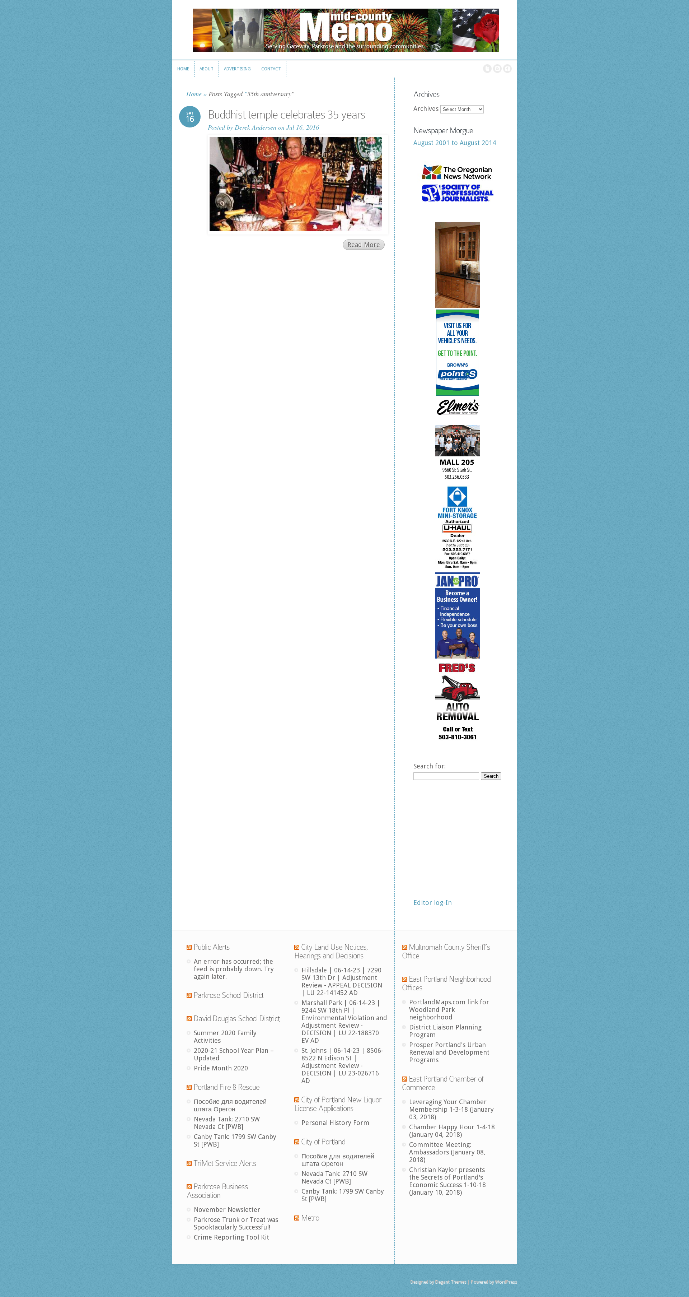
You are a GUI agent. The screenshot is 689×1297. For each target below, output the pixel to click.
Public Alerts (211, 947)
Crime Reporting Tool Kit (231, 1237)
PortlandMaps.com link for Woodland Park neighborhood (449, 1009)
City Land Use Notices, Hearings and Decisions (331, 951)
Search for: (429, 766)
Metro (310, 1217)
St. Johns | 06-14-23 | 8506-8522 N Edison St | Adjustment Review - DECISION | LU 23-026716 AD (342, 1065)
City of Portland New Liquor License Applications (337, 1104)
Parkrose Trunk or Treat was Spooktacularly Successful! (236, 1223)
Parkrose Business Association (217, 1191)
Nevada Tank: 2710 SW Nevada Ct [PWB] (227, 1122)
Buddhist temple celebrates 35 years (286, 114)
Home (194, 93)
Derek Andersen (255, 127)
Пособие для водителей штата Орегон (230, 1105)
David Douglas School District (236, 1018)
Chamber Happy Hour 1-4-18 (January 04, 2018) (452, 1130)
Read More (363, 244)
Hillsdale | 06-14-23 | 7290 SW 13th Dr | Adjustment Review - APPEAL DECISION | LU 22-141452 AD (341, 981)
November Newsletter (227, 1209)
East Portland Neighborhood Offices (446, 983)
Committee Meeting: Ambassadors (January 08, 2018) (447, 1152)
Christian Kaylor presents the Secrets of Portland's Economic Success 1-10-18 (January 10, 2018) (447, 1181)
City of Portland (323, 1141)
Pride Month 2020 (221, 1068)
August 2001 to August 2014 (454, 143)
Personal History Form (335, 1122)
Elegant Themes (450, 1281)
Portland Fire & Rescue (226, 1087)
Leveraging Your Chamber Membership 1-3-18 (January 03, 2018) (451, 1109)
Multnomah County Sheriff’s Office (446, 951)
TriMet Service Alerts (224, 1163)
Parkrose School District (228, 995)
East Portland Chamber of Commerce (442, 1083)
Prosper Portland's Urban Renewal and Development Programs (449, 1052)
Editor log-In (432, 902)
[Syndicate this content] (189, 947)
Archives (426, 108)
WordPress (506, 1281)
